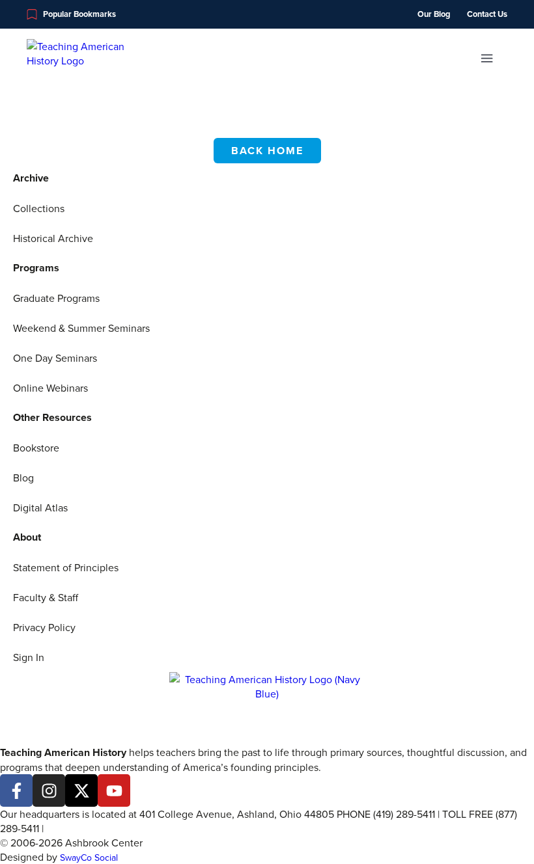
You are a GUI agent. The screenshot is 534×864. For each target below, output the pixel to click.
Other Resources (52, 417)
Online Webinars (50, 388)
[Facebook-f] (16, 790)
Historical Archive (53, 238)
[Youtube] (114, 790)
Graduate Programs (56, 298)
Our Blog (433, 14)
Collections (38, 208)
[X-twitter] (81, 790)
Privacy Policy (44, 627)
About (27, 537)
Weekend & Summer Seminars (81, 328)
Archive (31, 177)
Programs (36, 267)
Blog (23, 477)
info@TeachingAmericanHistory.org (126, 828)
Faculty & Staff (45, 597)
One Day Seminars (55, 358)
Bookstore (36, 447)
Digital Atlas (40, 507)
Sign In (28, 657)
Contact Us (487, 14)
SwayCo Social (89, 857)
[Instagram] (49, 790)
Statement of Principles (66, 567)
